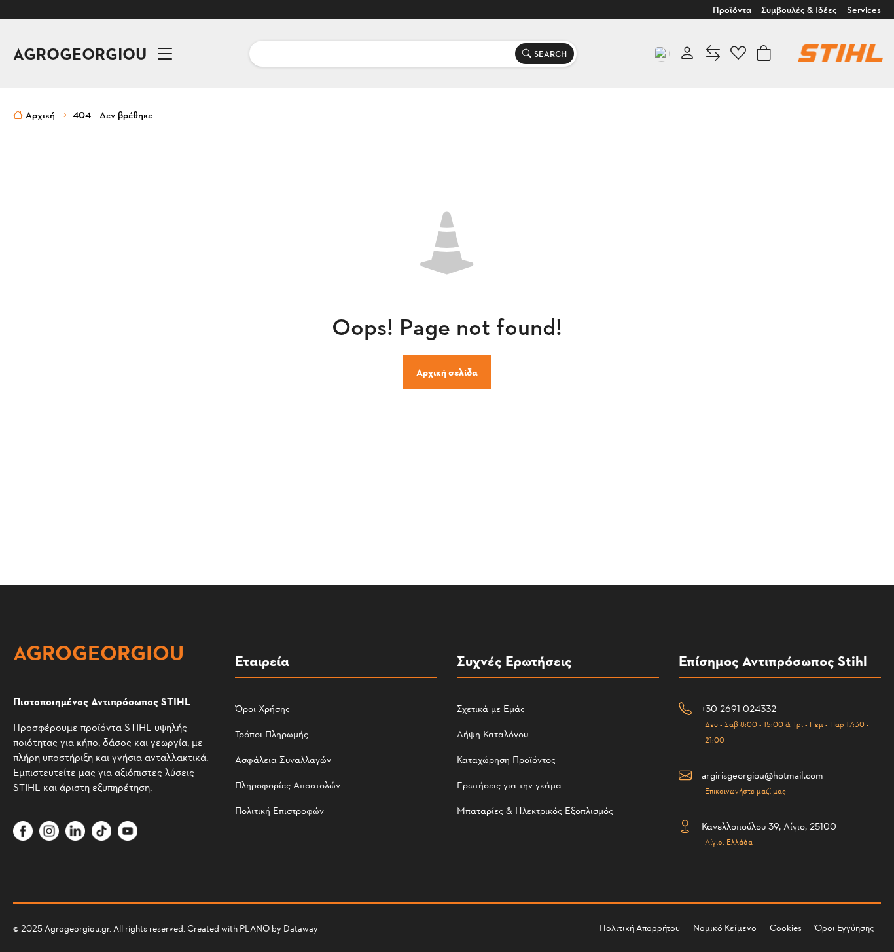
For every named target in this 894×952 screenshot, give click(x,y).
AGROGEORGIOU (80, 53)
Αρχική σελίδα (447, 372)
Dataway (300, 928)
